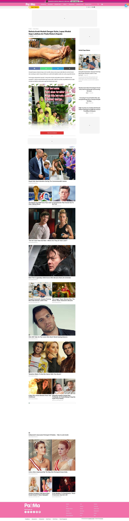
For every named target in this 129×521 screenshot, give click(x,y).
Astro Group (101, 518)
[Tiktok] (91, 7)
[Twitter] (90, 7)
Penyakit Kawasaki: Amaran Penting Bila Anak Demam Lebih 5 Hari (89, 72)
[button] (98, 4)
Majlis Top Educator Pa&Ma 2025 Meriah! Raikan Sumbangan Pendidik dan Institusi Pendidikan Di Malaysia (89, 109)
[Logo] (30, 4)
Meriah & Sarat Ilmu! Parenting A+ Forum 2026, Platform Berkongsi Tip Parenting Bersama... (89, 89)
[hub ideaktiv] (102, 4)
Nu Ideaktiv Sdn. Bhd (91, 518)
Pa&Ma (30, 28)
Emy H (87, 92)
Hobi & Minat (35, 28)
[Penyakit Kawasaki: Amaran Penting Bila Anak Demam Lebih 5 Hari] (89, 62)
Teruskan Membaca (52, 132)
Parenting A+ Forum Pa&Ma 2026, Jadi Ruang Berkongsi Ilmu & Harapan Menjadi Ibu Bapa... (89, 99)
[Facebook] (87, 7)
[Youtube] (93, 7)
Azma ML (31, 36)
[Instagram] (88, 7)
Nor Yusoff (81, 75)
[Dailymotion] (94, 7)
